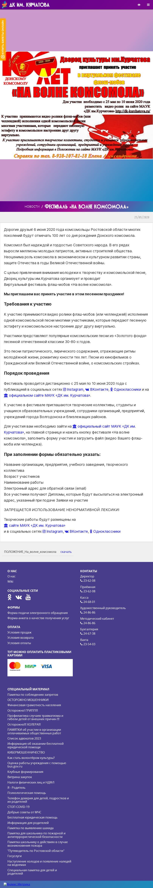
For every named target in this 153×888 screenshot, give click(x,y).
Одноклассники (127, 389)
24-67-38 (89, 633)
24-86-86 (89, 612)
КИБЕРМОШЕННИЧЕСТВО (26, 752)
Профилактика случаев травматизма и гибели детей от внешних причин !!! (35, 717)
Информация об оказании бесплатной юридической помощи (35, 745)
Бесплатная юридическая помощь (32, 817)
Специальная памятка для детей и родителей (32, 872)
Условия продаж (19, 632)
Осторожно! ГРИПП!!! (22, 710)
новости (32, 206)
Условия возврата (20, 638)
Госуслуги (14, 856)
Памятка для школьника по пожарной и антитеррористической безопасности (36, 835)
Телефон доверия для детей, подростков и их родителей (38, 800)
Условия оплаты (19, 643)
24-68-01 (89, 602)
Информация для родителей (28, 823)
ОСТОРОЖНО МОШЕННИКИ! (28, 700)
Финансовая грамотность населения (34, 705)
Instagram (74, 389)
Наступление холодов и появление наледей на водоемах (39, 863)
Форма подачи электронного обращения (37, 613)
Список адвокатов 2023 (24, 738)
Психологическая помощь (26, 793)
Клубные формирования (25, 772)
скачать (66, 552)
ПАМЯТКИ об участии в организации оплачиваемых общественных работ (34, 731)
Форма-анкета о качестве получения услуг (38, 618)
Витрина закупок (19, 777)
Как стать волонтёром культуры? (31, 758)
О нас (11, 576)
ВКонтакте (98, 389)
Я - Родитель (16, 788)
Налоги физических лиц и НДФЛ (30, 782)
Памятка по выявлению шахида (30, 828)
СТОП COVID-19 (18, 807)
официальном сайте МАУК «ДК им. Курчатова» (49, 395)
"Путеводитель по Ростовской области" (35, 851)
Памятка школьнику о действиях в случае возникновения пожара (37, 843)
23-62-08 (89, 581)
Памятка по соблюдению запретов (32, 695)
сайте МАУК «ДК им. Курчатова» (36, 525)
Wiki (10, 581)
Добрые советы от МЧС (24, 812)
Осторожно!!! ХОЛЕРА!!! (24, 724)
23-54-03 (89, 644)
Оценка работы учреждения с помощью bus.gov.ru (36, 764)
